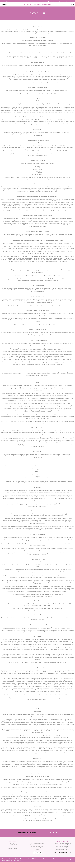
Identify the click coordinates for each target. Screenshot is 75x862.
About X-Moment (27, 4)
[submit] (70, 852)
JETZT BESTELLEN (51, 1)
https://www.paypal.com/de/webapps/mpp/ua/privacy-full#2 (39, 820)
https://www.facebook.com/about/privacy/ (38, 699)
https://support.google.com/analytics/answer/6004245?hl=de (39, 610)
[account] (71, 4)
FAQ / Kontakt (62, 1)
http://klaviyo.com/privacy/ (63, 744)
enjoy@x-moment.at (71, 1)
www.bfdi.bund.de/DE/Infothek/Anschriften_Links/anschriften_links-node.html (41, 280)
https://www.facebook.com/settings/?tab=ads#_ (56, 694)
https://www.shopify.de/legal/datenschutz (51, 117)
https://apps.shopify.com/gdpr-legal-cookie (54, 442)
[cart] (73, 4)
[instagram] (53, 832)
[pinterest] (57, 832)
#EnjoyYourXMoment (46, 4)
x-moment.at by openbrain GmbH (37, 841)
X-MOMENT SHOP (37, 4)
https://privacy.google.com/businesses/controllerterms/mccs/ (38, 596)
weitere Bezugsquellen (6, 1)
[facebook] (50, 832)
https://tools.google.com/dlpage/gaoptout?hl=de (39, 605)
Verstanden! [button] (69, 859)
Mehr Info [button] (19, 860)
